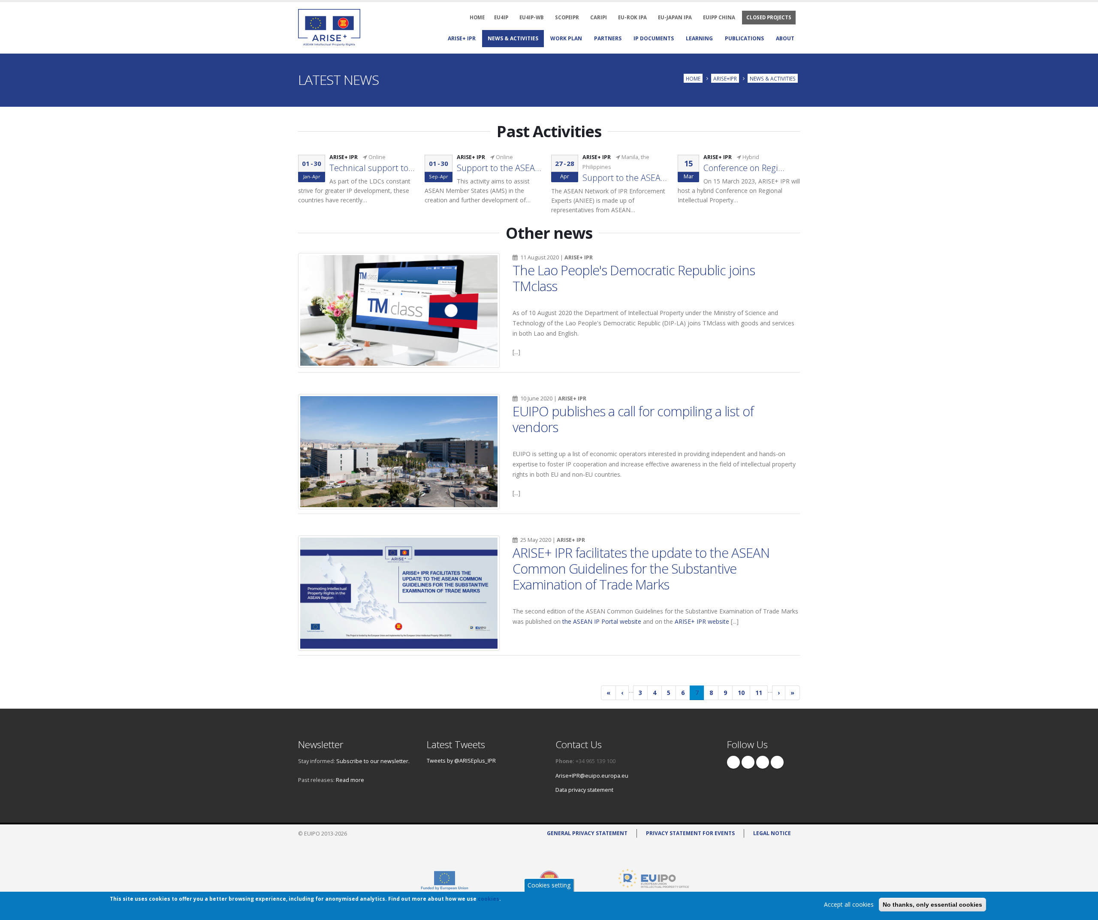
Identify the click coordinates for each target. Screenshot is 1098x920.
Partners (607, 38)
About (785, 38)
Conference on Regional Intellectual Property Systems (746, 168)
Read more (350, 780)
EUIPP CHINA (719, 17)
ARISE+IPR (725, 78)
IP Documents (653, 38)
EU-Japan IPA (675, 17)
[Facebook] (733, 762)
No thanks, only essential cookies (932, 904)
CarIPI (598, 17)
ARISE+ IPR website (702, 621)
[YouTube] (777, 762)
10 (744, 692)
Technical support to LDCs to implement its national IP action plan (372, 168)
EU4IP (501, 17)
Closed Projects (768, 17)
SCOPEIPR (567, 17)
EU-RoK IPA (632, 17)
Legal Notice (772, 833)
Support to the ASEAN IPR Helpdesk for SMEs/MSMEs (500, 168)
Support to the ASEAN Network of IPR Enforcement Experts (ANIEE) (625, 177)
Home (693, 78)
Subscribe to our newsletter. (373, 761)
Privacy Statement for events (690, 833)
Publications (744, 38)
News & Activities (513, 38)
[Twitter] (748, 762)
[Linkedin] (762, 762)
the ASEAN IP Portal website (601, 621)
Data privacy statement (584, 790)
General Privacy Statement (587, 833)
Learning (699, 38)
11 (761, 692)
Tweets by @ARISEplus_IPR (461, 760)
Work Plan (566, 38)
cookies (488, 898)
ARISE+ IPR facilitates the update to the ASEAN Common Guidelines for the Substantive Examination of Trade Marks (641, 568)
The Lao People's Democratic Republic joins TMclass (634, 278)
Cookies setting (549, 885)
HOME (477, 17)
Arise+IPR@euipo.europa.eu (591, 775)
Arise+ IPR (462, 38)
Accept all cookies (849, 904)
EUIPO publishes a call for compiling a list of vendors (633, 419)
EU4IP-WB (531, 17)
